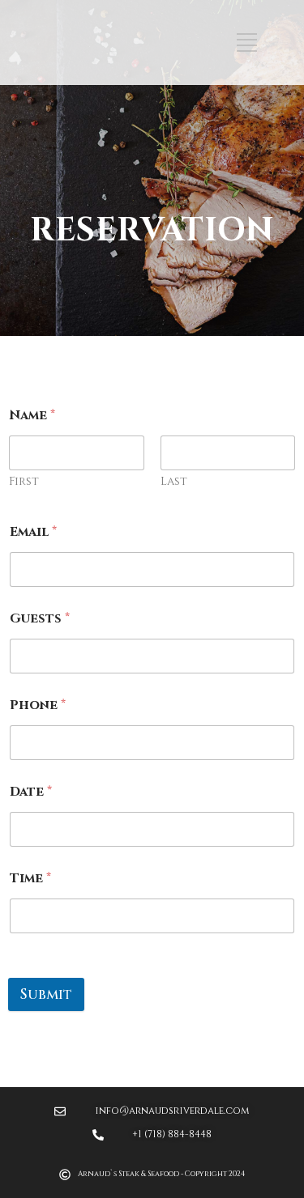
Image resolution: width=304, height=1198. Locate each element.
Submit (46, 994)
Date (31, 792)
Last (174, 481)
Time (30, 878)
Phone (38, 705)
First (24, 481)
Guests (40, 619)
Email (33, 532)
